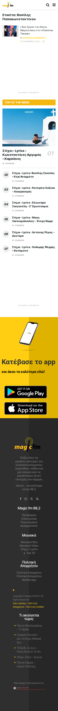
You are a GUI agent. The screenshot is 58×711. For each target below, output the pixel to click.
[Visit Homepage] (7, 5)
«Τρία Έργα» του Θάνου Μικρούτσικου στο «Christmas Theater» (36, 30)
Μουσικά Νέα (29, 542)
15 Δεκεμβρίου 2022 (30, 41)
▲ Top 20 (29, 552)
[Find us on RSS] (37, 499)
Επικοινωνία (29, 518)
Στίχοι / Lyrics (29, 549)
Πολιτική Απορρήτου (29, 572)
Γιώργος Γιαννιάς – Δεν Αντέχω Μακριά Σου (29, 638)
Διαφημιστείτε (29, 525)
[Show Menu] (54, 5)
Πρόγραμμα (29, 515)
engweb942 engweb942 (34, 38)
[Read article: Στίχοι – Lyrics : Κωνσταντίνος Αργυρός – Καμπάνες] (29, 127)
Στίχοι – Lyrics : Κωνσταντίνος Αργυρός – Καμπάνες (21, 155)
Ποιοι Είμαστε (29, 522)
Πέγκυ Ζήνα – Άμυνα (29, 657)
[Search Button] (47, 5)
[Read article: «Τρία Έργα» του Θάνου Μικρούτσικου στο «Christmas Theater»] (10, 31)
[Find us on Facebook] (20, 499)
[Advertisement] (29, 69)
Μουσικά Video (29, 545)
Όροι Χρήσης (19, 603)
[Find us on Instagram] (25, 499)
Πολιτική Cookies (35, 607)
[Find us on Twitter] (31, 499)
